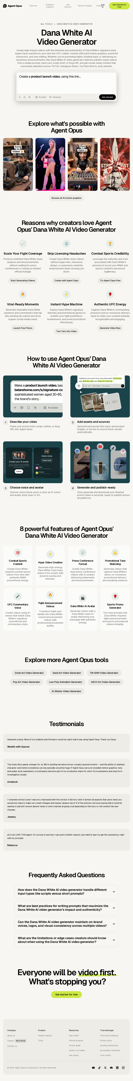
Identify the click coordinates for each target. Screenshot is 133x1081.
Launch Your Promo (22, 328)
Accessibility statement (110, 1050)
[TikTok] (99, 1067)
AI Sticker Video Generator (66, 691)
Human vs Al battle (77, 1050)
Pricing (99, 6)
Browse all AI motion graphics (66, 198)
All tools (46, 24)
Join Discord (68, 6)
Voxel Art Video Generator (29, 673)
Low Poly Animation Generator (65, 682)
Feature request (45, 1036)
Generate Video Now (110, 328)
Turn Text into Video (66, 331)
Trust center (105, 1055)
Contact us (12, 1046)
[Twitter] (105, 1067)
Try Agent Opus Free (110, 280)
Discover (33, 6)
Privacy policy (106, 1040)
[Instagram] (123, 1067)
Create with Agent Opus (66, 280)
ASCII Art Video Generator (105, 682)
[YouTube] (93, 1067)
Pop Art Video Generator (26, 682)
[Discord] (111, 1067)
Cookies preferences (109, 1045)
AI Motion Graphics (50, 6)
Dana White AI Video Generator (74, 24)
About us (11, 1036)
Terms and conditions (109, 1036)
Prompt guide (74, 1045)
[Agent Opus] (12, 6)
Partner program (76, 1040)
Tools (40, 1040)
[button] (66, 892)
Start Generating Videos (23, 280)
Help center (74, 1036)
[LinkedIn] (117, 1067)
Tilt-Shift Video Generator (104, 673)
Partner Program (85, 6)
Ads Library (74, 1055)
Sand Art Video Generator (67, 673)
